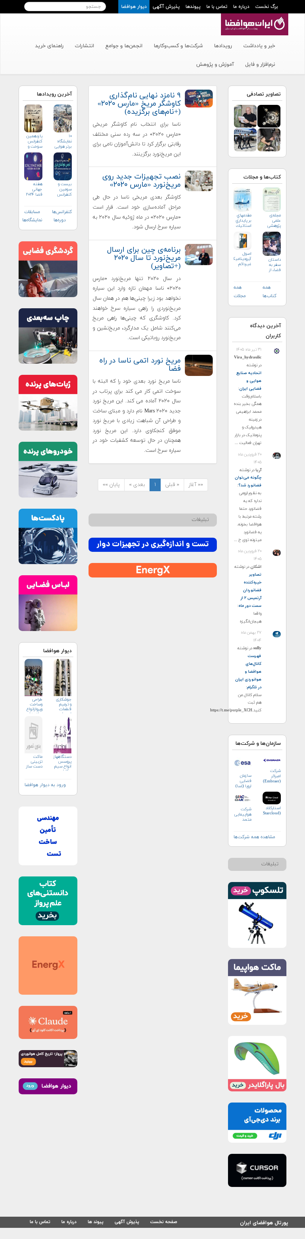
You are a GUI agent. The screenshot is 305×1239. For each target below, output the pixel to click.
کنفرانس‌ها (62, 212)
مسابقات (32, 212)
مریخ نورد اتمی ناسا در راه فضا (140, 364)
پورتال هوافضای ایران (264, 1221)
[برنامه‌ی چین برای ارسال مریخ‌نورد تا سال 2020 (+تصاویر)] (198, 253)
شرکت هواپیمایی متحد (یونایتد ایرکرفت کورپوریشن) (243, 815)
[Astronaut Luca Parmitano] (245, 115)
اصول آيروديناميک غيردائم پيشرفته (243, 259)
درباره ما (241, 6)
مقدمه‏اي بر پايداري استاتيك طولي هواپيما (243, 221)
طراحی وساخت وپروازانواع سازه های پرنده (34, 705)
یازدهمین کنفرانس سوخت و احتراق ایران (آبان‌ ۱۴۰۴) (34, 141)
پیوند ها (95, 1222)
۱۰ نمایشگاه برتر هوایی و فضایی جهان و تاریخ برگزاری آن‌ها (63, 141)
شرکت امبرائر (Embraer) (272, 776)
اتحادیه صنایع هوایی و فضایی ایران (248, 381)
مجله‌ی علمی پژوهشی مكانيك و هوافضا (273, 221)
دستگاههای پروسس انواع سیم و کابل (62, 762)
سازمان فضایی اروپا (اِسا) (243, 781)
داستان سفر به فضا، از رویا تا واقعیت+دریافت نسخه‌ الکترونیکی (272, 265)
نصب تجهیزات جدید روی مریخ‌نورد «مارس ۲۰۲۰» (141, 180)
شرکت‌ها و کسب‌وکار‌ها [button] (178, 45)
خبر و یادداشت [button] (259, 45)
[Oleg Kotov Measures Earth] (269, 139)
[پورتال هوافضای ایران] (254, 17)
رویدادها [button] (223, 45)
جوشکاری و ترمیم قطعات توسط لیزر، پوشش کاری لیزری (63, 705)
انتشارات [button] (84, 45)
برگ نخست (266, 6)
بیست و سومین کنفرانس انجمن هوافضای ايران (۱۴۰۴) (64, 189)
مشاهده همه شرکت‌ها (254, 837)
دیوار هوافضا (134, 6)
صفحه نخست (163, 1222)
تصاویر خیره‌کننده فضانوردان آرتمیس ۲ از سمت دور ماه (249, 590)
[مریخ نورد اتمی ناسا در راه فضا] (198, 365)
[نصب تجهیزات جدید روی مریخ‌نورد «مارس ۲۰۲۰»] (198, 180)
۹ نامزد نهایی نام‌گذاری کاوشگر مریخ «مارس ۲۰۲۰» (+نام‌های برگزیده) (139, 103)
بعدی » (137, 484)
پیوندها (193, 6)
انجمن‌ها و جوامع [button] (123, 45)
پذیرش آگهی (166, 6)
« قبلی (172, 484)
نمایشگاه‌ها (32, 220)
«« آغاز (196, 484)
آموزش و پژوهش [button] (215, 64)
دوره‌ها (60, 220)
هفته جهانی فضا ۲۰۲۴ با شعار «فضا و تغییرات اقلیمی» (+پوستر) (34, 189)
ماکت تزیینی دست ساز (34, 761)
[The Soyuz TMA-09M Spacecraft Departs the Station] (269, 115)
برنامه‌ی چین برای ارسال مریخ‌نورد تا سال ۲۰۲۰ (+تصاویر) (144, 258)
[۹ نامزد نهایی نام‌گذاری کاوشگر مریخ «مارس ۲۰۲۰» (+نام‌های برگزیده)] (198, 98)
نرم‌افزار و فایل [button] (260, 64)
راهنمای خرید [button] (49, 45)
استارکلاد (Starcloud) (272, 810)
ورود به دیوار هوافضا (45, 785)
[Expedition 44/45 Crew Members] (245, 139)
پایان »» (111, 484)
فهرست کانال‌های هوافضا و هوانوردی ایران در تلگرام (248, 671)
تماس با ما (216, 6)
